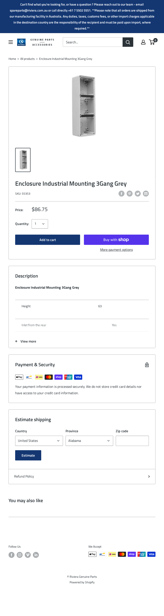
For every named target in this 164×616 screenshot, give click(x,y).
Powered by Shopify (82, 582)
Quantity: (22, 223)
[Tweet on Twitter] (138, 193)
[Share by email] (146, 193)
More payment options (116, 249)
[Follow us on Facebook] (12, 555)
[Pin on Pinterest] (130, 193)
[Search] (128, 42)
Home (12, 58)
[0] (152, 42)
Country (21, 431)
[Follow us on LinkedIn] (36, 555)
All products (27, 58)
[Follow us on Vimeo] (28, 555)
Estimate (28, 455)
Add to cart (48, 239)
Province (72, 431)
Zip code (122, 431)
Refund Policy (24, 476)
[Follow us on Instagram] (20, 555)
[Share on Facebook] (121, 193)
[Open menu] (11, 42)
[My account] (143, 42)
